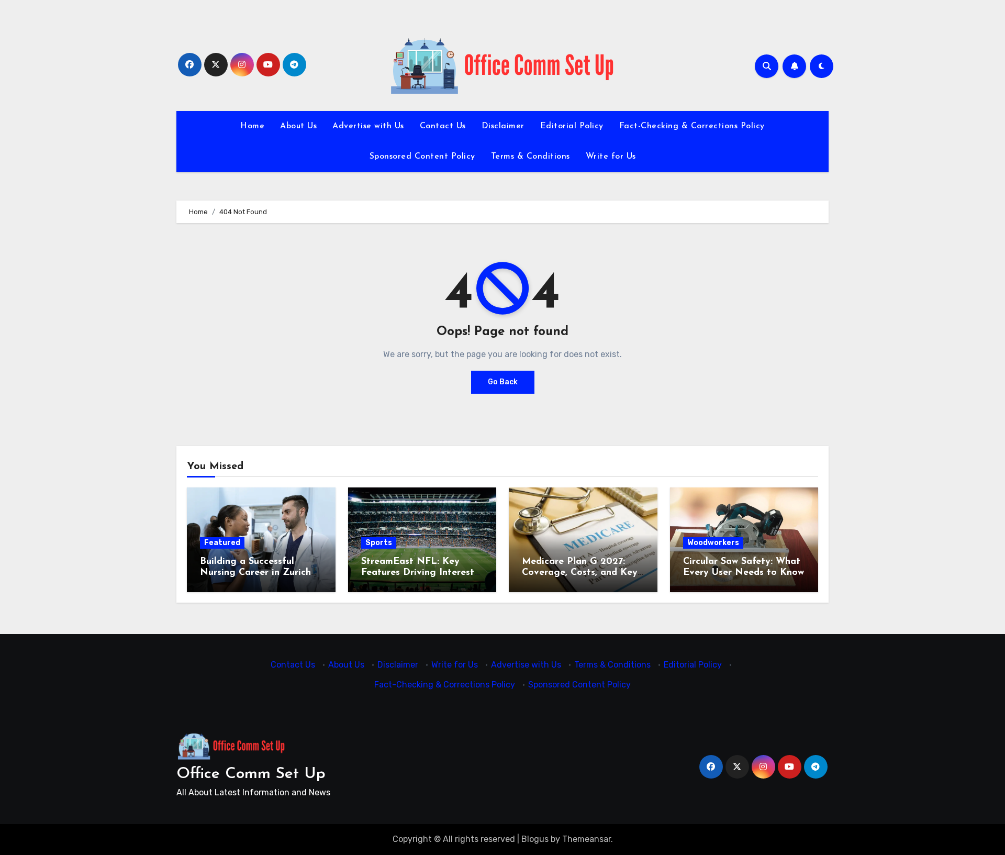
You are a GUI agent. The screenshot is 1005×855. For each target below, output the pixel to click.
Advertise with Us (368, 126)
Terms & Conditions (530, 156)
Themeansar (586, 839)
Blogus (535, 839)
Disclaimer (503, 126)
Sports (378, 542)
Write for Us (611, 156)
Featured (222, 542)
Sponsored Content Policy (422, 156)
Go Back (503, 381)
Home (252, 126)
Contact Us (443, 126)
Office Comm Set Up (251, 774)
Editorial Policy (572, 126)
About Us (298, 126)
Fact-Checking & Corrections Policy (692, 126)
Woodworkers (713, 542)
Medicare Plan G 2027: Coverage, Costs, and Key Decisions (580, 573)
